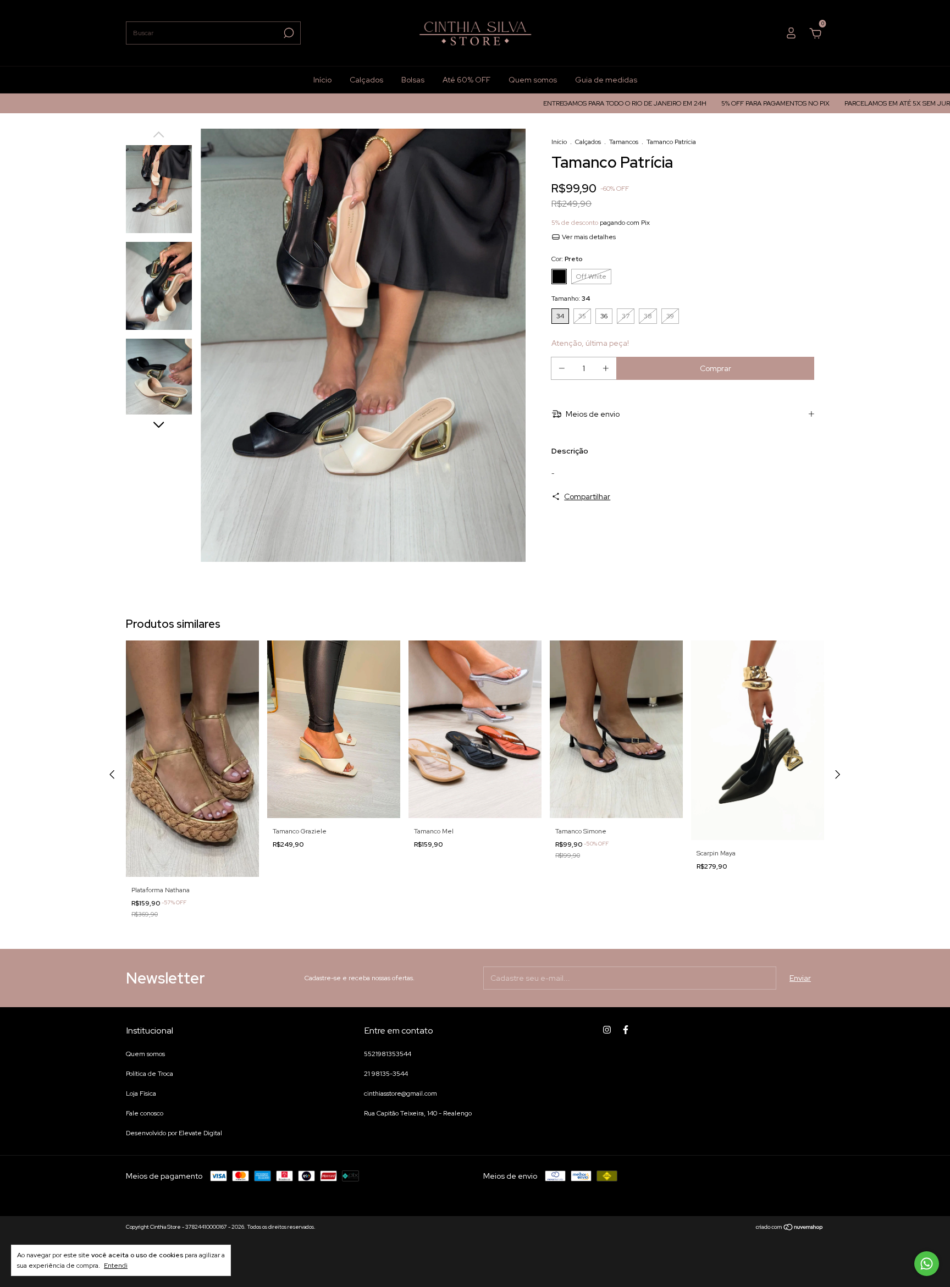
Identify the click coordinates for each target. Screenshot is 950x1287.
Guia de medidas (606, 80)
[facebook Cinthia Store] (625, 1029)
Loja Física (141, 1093)
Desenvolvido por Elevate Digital (174, 1133)
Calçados (366, 80)
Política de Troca (149, 1073)
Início (322, 80)
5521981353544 (387, 1054)
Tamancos (624, 141)
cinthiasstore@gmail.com (400, 1093)
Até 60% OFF (466, 80)
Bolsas (412, 80)
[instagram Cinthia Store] (607, 1029)
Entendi (116, 1265)
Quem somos (533, 80)
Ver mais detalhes (588, 237)
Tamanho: (570, 298)
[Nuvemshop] (789, 1228)
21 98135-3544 (386, 1073)
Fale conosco (144, 1113)
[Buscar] (288, 33)
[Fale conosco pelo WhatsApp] (926, 1263)
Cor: (566, 259)
